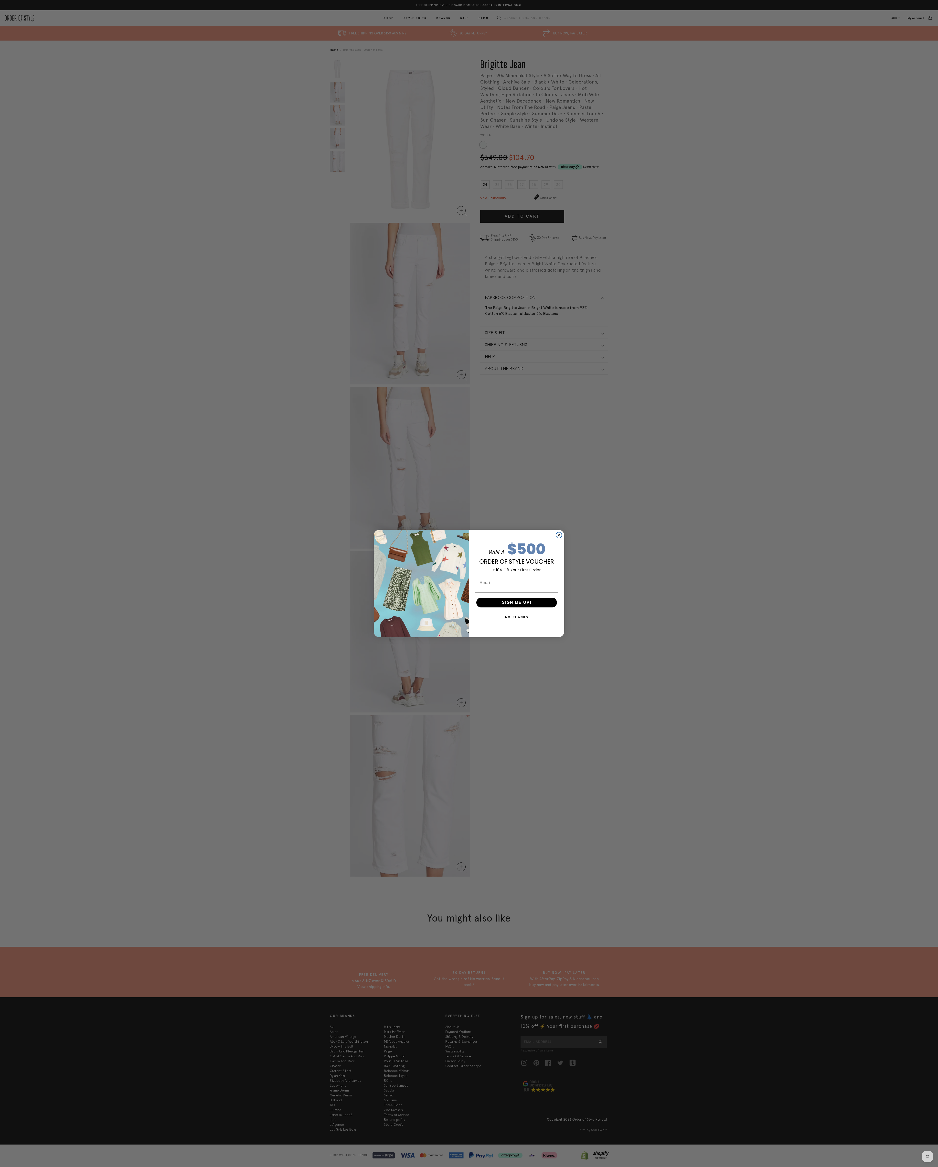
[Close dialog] (559, 535)
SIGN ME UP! (517, 602)
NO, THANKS (516, 617)
